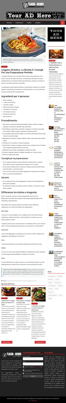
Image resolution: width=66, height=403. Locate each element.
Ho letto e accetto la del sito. (32, 367)
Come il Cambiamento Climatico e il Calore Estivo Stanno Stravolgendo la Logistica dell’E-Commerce (58, 221)
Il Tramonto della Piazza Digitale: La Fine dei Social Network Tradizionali (55, 67)
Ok (29, 400)
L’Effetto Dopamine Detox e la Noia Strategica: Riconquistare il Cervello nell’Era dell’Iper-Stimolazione (58, 170)
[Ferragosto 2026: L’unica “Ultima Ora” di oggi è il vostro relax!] (51, 183)
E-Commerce (57, 282)
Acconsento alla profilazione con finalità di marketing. (31, 370)
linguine (25, 280)
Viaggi (50, 298)
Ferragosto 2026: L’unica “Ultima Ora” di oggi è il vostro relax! (58, 186)
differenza (20, 280)
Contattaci (37, 22)
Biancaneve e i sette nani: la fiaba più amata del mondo (7, 342)
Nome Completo (26, 356)
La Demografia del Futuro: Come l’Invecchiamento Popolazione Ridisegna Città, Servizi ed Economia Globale (59, 259)
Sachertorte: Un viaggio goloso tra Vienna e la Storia (8, 302)
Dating (50, 282)
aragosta (8, 280)
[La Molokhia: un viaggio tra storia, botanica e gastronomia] (38, 294)
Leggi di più (34, 400)
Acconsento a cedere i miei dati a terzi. (33, 373)
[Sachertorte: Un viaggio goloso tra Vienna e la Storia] (8, 291)
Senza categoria (52, 295)
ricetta (35, 280)
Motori (57, 289)
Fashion (60, 285)
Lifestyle (29, 22)
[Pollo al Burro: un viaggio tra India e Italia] (23, 291)
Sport (60, 295)
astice (12, 280)
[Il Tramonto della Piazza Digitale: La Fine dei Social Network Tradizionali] (56, 54)
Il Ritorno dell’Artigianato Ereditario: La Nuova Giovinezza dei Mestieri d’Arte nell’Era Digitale (59, 134)
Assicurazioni (51, 276)
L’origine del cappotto (41, 342)
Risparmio (51, 292)
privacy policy (37, 366)
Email (24, 361)
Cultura (57, 279)
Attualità (52, 60)
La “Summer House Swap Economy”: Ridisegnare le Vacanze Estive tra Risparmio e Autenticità (58, 152)
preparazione (30, 280)
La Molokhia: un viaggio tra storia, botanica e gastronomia (38, 308)
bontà (15, 280)
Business (9, 22)
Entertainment (19, 22)
